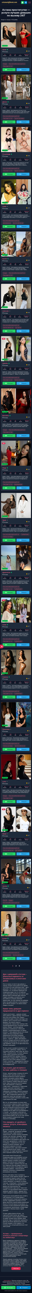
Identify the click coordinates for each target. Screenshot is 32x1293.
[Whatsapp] (22, 2)
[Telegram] (25, 2)
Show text (16, 1268)
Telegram (24, 69)
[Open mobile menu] (29, 2)
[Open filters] (2, 646)
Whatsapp (10, 69)
